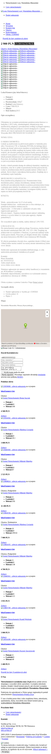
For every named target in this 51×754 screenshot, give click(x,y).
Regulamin (20, 737)
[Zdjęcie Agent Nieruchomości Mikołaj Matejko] (16, 461)
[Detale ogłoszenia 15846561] (13, 576)
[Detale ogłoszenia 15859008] (13, 386)
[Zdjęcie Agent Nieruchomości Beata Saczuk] (15, 398)
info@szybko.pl (7, 728)
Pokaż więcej (38, 282)
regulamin (41, 375)
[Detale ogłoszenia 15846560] (13, 450)
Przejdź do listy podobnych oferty (15, 39)
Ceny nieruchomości (13, 7)
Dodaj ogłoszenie (12, 714)
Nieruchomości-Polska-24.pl (23, 694)
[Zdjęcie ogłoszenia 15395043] (9, 51)
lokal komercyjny (8, 391)
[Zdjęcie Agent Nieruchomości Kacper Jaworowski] (18, 651)
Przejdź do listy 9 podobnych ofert (14, 672)
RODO (20, 377)
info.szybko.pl (6, 730)
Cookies (47, 737)
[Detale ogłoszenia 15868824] (13, 481)
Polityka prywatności (34, 737)
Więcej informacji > (40, 749)
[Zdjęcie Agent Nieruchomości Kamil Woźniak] (16, 619)
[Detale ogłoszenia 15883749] (13, 608)
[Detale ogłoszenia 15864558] (13, 513)
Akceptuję (5, 752)
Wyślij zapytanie (7, 375)
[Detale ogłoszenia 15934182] (13, 418)
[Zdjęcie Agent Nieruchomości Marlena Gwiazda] (17, 430)
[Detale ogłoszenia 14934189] (13, 639)
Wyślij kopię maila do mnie (14, 372)
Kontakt (5, 739)
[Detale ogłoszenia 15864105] (13, 545)
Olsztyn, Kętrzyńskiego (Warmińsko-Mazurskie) (19, 49)
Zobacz (4, 416)
